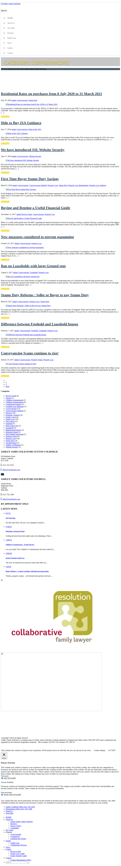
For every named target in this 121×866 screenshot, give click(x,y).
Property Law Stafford (97, 185)
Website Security (35, 156)
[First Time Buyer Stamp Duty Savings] (21, 189)
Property (10, 33)
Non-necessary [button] (6, 792)
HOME (10, 18)
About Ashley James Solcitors (21, 822)
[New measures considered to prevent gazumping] (25, 247)
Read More (5, 117)
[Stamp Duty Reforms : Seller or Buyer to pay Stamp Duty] (28, 306)
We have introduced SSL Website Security (33, 150)
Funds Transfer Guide (18, 856)
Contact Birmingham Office (20, 860)
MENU (4, 10)
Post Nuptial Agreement (15, 434)
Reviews (13, 824)
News (9, 43)
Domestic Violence (13, 415)
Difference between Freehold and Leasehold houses (39, 324)
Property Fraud (36, 360)
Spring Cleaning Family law (15, 558)
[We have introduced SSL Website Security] (22, 160)
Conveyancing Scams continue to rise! (29, 353)
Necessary (10, 778)
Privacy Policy (15, 826)
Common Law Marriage (15, 406)
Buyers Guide (27, 214)
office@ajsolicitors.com (11, 470)
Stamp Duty (32, 100)
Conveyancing (22, 100)
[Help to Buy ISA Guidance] (17, 133)
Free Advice (10, 421)
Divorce (9, 413)
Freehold (34, 331)
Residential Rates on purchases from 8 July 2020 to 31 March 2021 (51, 94)
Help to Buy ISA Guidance (21, 123)
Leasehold (34, 273)
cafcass (8, 398)
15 (8, 567)
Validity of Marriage (13, 445)
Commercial (14, 837)
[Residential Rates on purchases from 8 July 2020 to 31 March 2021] (32, 104)
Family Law (11, 38)
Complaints (14, 828)
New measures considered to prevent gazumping (37, 237)
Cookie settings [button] (99, 750)
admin (14, 100)
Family (8, 841)
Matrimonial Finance (13, 430)
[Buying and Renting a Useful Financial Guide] (24, 218)
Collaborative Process (18, 845)
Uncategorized (11, 443)
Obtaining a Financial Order (15, 531)
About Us (11, 23)
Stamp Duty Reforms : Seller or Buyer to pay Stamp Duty (45, 295)
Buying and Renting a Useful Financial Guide (35, 208)
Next (7, 387)
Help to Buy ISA (34, 129)
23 (9, 553)
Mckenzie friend (12, 432)
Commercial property (14, 404)
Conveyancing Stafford (38, 185)
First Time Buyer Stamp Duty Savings (30, 179)
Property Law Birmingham (78, 185)
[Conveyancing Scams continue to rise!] (21, 364)
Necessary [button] (5, 776)
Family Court (11, 417)
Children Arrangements (14, 400)
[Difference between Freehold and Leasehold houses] (26, 335)
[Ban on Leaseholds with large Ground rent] (22, 277)
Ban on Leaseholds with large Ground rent (33, 266)
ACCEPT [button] (112, 750)
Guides (10, 48)
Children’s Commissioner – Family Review (20, 544)
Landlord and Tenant (18, 839)
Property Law (53, 185)
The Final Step (10, 518)
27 (9, 527)
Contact (10, 53)
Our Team (11, 28)
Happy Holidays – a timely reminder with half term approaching (27, 571)
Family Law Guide (17, 854)
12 (9, 540)
